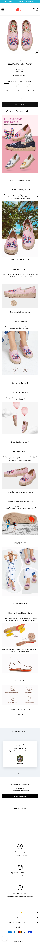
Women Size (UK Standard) (20, 81)
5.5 (7, 91)
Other (19, 917)
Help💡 (19, 912)
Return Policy (19, 714)
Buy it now (20, 104)
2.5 (6, 85)
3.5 (17, 85)
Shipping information (20, 710)
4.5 (29, 85)
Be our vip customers (19, 922)
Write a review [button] (20, 796)
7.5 (28, 91)
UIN (19, 60)
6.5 (18, 91)
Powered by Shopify (20, 941)
